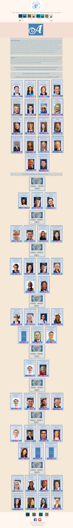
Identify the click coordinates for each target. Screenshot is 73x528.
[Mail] (14, 96)
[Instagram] (15, 96)
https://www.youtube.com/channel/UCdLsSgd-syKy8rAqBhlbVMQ (26, 62)
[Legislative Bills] (21, 96)
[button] (24, 13)
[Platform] (22, 96)
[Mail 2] (15, 440)
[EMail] (41, 96)
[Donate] (19, 96)
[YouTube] (16, 96)
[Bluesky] (30, 96)
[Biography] (11, 96)
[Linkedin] (29, 133)
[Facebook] (13, 96)
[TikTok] (18, 96)
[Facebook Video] (33, 96)
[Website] (12, 96)
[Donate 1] (19, 440)
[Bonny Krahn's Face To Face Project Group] (35, 519)
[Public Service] (22, 114)
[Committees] (20, 96)
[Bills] (20, 114)
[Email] (42, 170)
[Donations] (29, 207)
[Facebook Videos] (17, 96)
